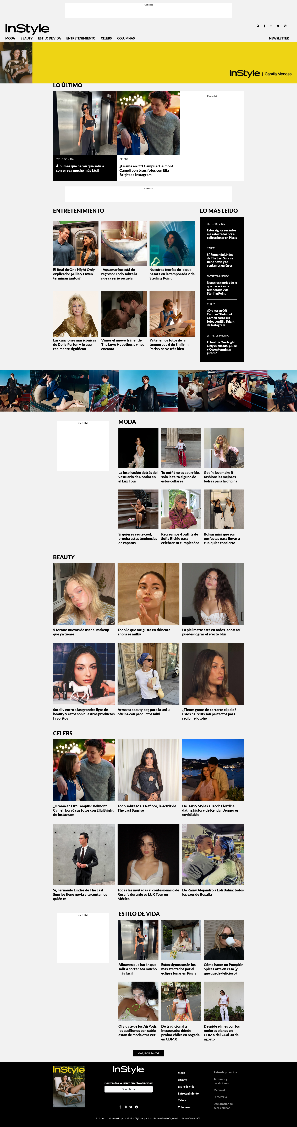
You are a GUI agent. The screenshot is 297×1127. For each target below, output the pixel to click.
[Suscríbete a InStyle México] (148, 62)
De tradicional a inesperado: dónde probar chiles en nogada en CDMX (180, 1032)
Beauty (26, 38)
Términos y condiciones (221, 1081)
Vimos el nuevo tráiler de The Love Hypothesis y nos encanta (122, 344)
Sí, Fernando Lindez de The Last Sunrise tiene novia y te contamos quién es (220, 260)
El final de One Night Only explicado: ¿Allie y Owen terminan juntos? (74, 273)
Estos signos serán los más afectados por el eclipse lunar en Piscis (222, 234)
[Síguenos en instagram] (271, 25)
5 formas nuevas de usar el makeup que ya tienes (81, 632)
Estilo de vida (49, 38)
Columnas (126, 38)
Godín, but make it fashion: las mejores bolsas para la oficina (220, 476)
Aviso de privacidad (226, 1072)
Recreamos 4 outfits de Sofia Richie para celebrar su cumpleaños (180, 538)
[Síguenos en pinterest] (285, 25)
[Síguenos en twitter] (278, 25)
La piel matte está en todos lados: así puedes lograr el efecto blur (211, 632)
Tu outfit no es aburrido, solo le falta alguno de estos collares (180, 476)
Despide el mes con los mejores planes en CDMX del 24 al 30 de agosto (222, 1032)
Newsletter (279, 38)
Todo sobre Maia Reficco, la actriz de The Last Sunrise (147, 808)
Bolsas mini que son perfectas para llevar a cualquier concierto (222, 538)
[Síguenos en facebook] (264, 25)
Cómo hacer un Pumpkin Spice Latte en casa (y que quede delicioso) (223, 968)
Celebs (106, 38)
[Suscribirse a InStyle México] (69, 1086)
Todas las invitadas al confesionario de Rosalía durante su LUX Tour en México (148, 894)
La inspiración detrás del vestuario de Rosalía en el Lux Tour (138, 476)
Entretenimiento (80, 38)
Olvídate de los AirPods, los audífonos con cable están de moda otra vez (137, 1030)
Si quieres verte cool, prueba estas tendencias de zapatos (137, 538)
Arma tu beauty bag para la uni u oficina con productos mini (144, 711)
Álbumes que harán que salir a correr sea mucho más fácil (80, 168)
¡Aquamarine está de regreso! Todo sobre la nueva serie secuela (119, 273)
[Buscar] (258, 25)
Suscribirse (128, 1089)
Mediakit (219, 1090)
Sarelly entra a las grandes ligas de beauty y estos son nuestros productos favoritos (84, 713)
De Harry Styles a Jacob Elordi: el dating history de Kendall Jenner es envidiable (210, 810)
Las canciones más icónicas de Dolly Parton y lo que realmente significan (74, 344)
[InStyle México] (27, 29)
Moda (10, 38)
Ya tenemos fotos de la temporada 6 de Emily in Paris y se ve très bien (169, 344)
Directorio (220, 1096)
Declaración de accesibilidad (223, 1105)
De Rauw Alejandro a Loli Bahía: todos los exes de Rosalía (213, 892)
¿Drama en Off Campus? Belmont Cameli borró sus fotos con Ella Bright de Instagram (146, 170)
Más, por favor (149, 1053)
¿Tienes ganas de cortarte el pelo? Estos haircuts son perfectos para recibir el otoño (209, 713)
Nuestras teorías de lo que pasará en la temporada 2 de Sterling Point (172, 273)
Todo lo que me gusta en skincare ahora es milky (144, 632)
